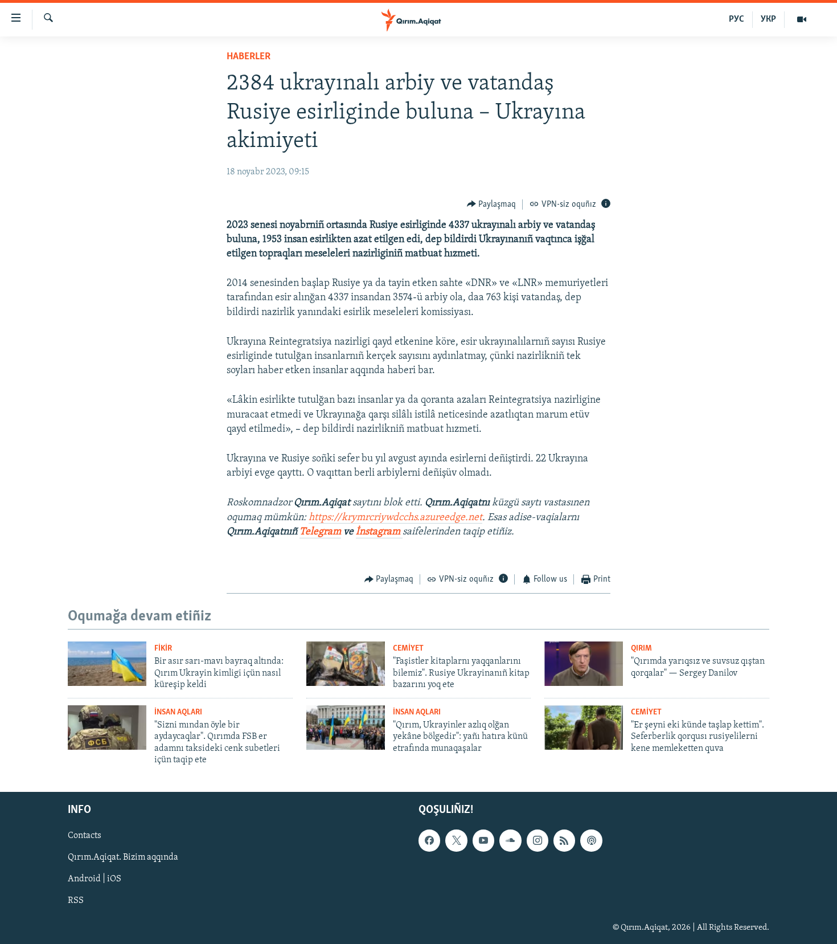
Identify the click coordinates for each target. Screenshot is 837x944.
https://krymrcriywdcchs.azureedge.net (395, 518)
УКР (768, 19)
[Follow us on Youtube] (483, 841)
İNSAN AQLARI (178, 712)
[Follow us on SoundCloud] (510, 841)
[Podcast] (591, 841)
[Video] (802, 19)
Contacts (84, 836)
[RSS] (564, 841)
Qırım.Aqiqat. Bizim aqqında (123, 858)
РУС (736, 19)
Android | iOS (94, 879)
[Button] (491, 204)
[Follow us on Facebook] (429, 841)
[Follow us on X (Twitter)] (456, 841)
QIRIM (641, 648)
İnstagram (379, 532)
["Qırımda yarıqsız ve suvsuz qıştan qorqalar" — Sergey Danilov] (583, 663)
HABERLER (248, 57)
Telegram (320, 532)
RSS (76, 901)
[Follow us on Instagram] (537, 841)
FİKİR (163, 648)
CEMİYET (408, 648)
